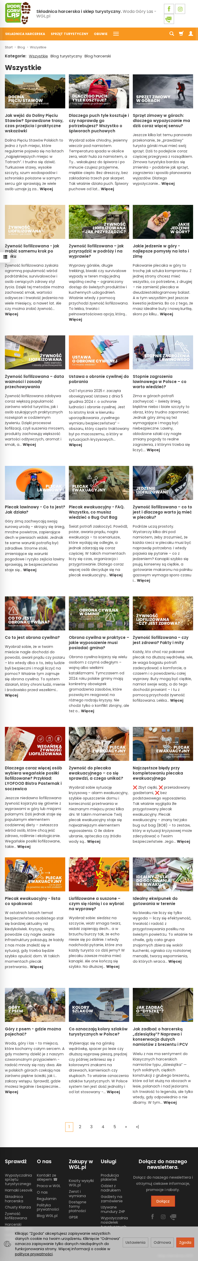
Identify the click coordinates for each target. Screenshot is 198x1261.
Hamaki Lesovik (18, 1190)
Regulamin (46, 1198)
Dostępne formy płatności (77, 1206)
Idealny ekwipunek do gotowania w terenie (155, 901)
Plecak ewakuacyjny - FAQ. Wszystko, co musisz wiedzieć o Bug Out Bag (97, 512)
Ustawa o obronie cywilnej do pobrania (99, 379)
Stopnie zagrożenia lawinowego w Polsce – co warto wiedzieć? (159, 382)
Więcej (46, 189)
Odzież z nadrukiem (111, 1188)
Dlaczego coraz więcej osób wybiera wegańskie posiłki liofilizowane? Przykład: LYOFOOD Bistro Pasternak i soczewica (33, 778)
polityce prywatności (34, 1254)
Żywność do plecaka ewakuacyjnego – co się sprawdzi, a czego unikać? (96, 773)
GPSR (73, 1217)
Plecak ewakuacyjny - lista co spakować (32, 901)
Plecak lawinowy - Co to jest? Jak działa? (35, 509)
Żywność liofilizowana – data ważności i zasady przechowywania (34, 382)
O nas (42, 1192)
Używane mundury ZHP (113, 1209)
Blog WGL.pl (47, 1215)
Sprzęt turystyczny (69, 34)
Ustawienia (135, 1242)
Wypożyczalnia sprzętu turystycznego (18, 1180)
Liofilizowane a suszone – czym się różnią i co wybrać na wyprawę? (96, 904)
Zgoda (185, 1242)
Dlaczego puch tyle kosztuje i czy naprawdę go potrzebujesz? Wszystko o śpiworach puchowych (99, 123)
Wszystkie (38, 56)
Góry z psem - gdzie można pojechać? (33, 1031)
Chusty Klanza (18, 1207)
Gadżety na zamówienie (112, 1199)
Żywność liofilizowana (16, 1216)
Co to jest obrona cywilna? (32, 637)
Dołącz (163, 1201)
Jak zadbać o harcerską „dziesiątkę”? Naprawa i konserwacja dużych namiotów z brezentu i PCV (160, 1036)
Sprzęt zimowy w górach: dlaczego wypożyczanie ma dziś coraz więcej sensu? (161, 121)
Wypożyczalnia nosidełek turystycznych (114, 1222)
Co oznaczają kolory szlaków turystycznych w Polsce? (98, 1031)
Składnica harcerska (25, 34)
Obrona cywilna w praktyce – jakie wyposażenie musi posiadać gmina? (99, 643)
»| (137, 1127)
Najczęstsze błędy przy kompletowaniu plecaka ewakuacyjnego (158, 773)
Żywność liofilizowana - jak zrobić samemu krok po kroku (32, 251)
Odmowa (162, 1242)
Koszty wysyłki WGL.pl (81, 1183)
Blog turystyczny (66, 56)
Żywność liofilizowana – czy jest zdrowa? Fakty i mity (160, 640)
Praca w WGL (49, 1185)
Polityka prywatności (48, 1207)
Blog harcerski (98, 56)
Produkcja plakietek (110, 1177)
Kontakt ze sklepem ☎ (47, 1177)
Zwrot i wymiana (77, 1193)
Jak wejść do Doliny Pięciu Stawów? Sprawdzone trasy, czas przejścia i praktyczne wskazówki (34, 123)
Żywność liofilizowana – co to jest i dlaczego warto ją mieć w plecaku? (162, 512)
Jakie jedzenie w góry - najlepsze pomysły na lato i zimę (161, 251)
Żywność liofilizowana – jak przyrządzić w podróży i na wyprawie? (96, 251)
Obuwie (101, 34)
